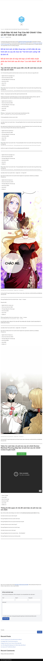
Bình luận (4, 602)
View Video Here (21, 453)
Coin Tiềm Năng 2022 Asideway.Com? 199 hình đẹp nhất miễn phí (13, 645)
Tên (3, 597)
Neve (2, 659)
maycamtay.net (23, 42)
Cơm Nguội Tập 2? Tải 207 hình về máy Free (9, 641)
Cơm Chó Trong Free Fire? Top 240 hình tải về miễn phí (11, 639)
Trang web (30, 597)
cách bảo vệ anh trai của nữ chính (25, 41)
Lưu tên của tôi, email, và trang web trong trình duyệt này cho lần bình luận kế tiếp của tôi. (19, 616)
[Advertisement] (21, 8)
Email (16, 597)
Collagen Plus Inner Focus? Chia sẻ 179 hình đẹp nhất (11, 643)
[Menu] (21, 24)
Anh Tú (3, 37)
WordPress (9, 659)
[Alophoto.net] (21, 19)
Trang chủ (2, 29)
